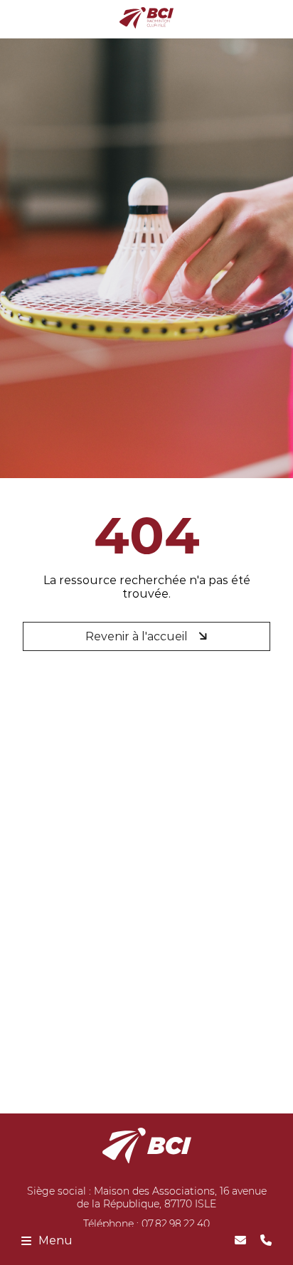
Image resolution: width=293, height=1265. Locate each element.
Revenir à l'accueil (138, 636)
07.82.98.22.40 (176, 1223)
